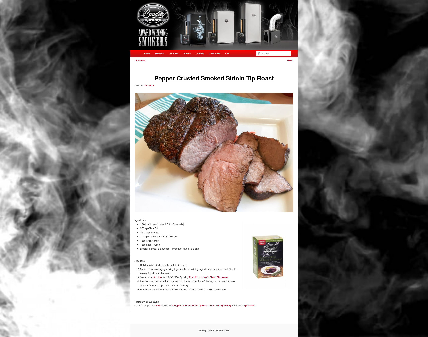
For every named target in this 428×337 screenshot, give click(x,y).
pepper (180, 305)
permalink (250, 305)
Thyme (211, 305)
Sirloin (188, 305)
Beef (158, 305)
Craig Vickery (224, 305)
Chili (174, 305)
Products (173, 53)
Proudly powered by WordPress (214, 330)
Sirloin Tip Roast (199, 305)
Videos (187, 53)
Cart (227, 53)
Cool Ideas (214, 53)
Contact (200, 53)
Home (147, 53)
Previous (139, 60)
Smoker (158, 277)
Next (290, 60)
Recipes (159, 53)
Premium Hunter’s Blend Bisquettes (208, 277)
